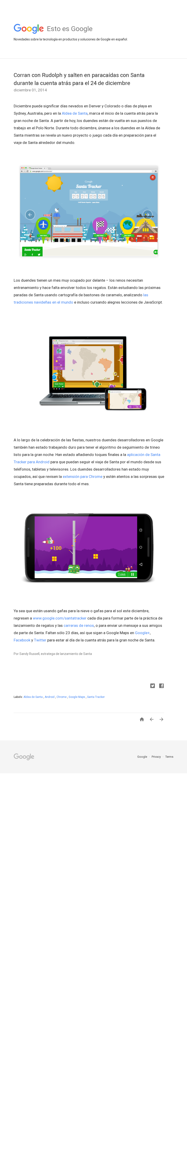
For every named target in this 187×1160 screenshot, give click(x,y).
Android (50, 697)
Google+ (142, 632)
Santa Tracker (96, 697)
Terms (169, 756)
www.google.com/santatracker (59, 618)
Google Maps (77, 697)
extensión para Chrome (82, 476)
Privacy (156, 756)
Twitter (40, 640)
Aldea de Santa (75, 113)
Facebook (22, 640)
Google (142, 756)
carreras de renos (79, 625)
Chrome (62, 697)
